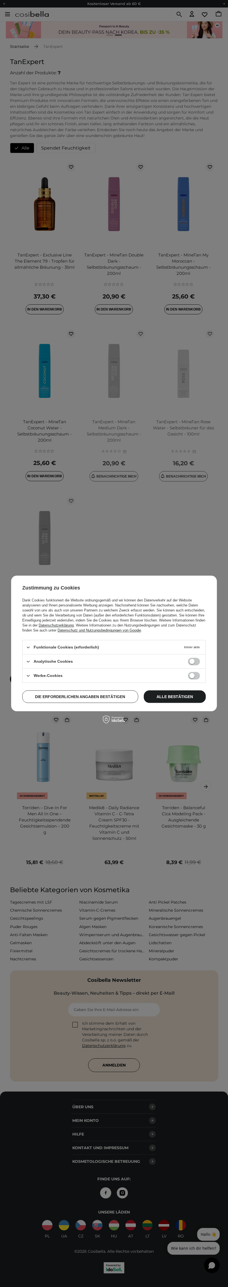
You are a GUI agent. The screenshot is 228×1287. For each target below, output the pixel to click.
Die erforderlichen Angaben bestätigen (80, 696)
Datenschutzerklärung (56, 625)
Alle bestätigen (175, 696)
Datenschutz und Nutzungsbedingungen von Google (99, 630)
